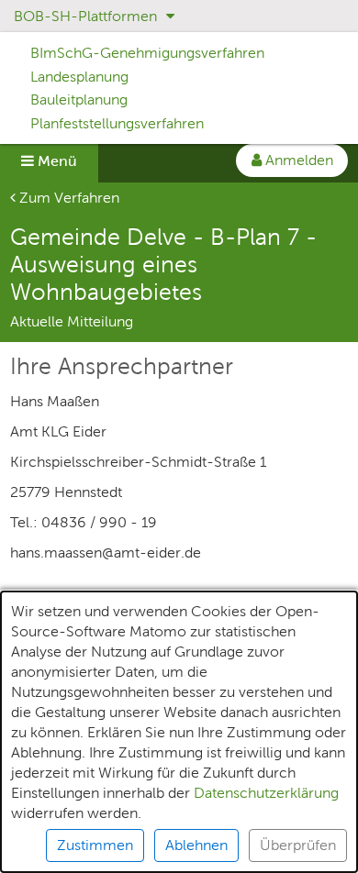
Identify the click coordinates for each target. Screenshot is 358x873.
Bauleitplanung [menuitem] (79, 99)
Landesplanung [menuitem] (79, 76)
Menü (55, 161)
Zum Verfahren (67, 197)
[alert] (179, 732)
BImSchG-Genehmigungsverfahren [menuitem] (147, 53)
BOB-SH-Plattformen (87, 16)
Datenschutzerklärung (266, 793)
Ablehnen (196, 845)
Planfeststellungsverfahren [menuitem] (117, 123)
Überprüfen (298, 845)
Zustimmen (95, 845)
